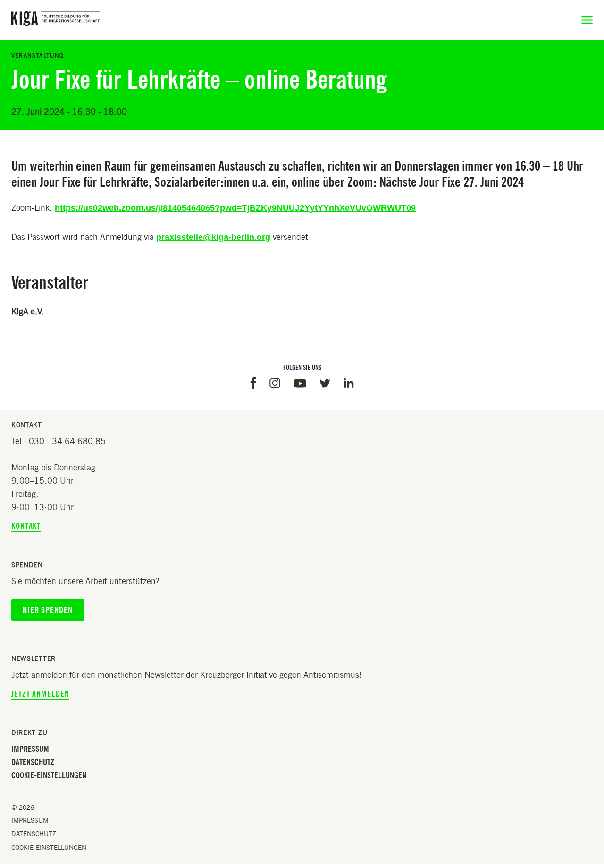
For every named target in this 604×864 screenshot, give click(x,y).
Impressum (30, 749)
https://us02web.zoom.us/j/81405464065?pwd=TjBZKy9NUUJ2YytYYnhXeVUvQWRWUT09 (235, 208)
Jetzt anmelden (40, 694)
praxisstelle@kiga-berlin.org (213, 237)
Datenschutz (32, 762)
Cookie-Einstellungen (48, 775)
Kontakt (26, 526)
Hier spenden (48, 610)
